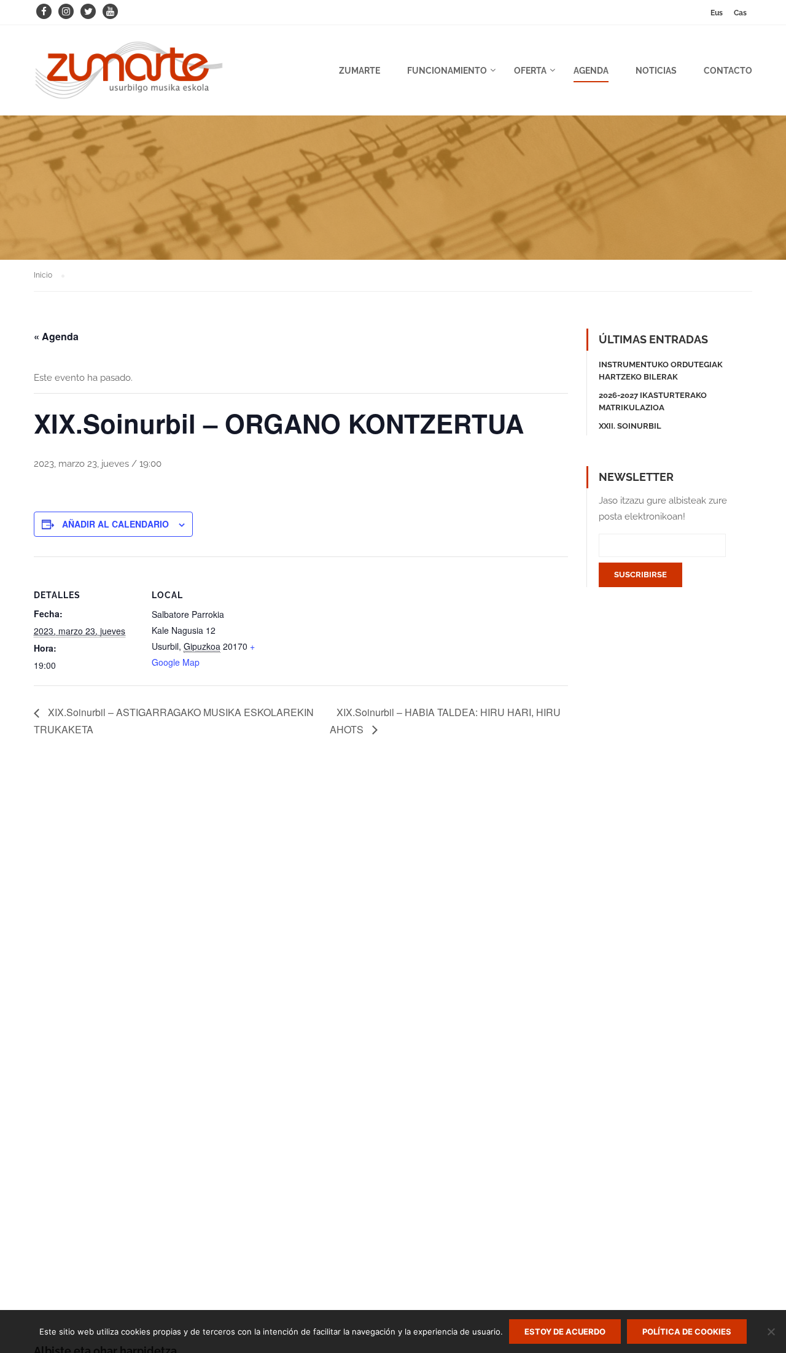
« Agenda (56, 336)
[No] (771, 1331)
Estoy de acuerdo (564, 1331)
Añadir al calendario (115, 524)
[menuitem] (716, 13)
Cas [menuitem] (740, 13)
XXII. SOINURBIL (630, 426)
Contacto (728, 71)
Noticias (656, 71)
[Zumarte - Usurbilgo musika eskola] (129, 76)
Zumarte (359, 71)
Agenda (591, 71)
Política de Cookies (686, 1331)
